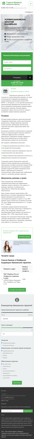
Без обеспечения (7, 364)
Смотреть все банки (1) (17, 290)
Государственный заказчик (9, 343)
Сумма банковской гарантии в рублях (15, 310)
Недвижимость (6, 373)
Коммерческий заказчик (8, 345)
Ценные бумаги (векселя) (9, 371)
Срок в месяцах (7, 325)
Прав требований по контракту (10, 375)
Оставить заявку (24, 237)
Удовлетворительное (8, 353)
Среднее (5, 355)
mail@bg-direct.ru (9, 397)
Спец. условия (6, 378)
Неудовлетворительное (8, 351)
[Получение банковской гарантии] (12, 3)
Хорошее (5, 357)
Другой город (4, 400)
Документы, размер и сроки (20, 91)
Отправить (17, 77)
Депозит (5, 368)
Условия (13, 89)
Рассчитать (17, 383)
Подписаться (28, 411)
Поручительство (6, 366)
